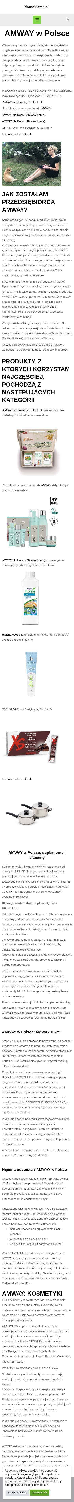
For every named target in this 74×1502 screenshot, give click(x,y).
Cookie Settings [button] (17, 1492)
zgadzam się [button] (39, 1492)
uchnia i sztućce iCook (18, 134)
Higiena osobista (12, 634)
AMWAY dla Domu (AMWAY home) (23, 114)
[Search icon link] (68, 20)
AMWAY (46, 108)
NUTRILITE (36, 102)
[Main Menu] (37, 20)
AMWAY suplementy (16, 102)
